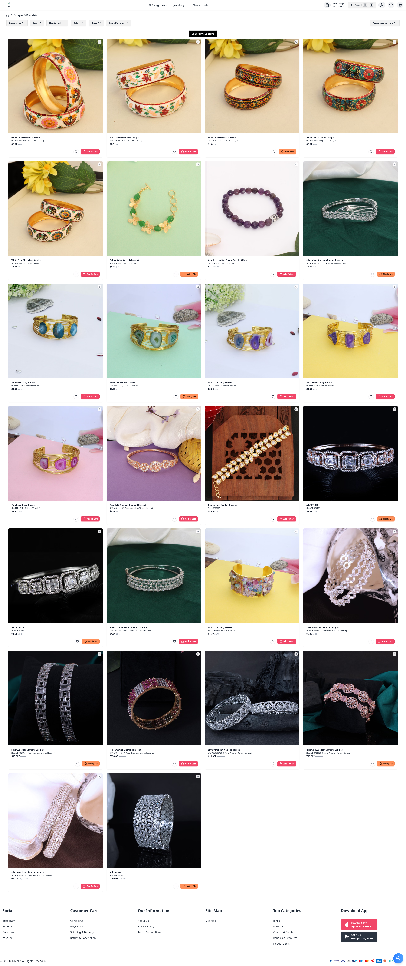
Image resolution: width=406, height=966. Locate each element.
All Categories (156, 5)
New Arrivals (200, 5)
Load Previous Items (203, 33)
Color (76, 22)
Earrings (278, 926)
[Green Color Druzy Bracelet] (154, 331)
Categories (15, 22)
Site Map (211, 920)
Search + (363, 5)
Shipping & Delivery (82, 932)
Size (35, 22)
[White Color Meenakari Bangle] (55, 86)
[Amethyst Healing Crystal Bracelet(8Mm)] (252, 208)
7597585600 (338, 6)
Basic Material (116, 22)
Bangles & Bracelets (285, 938)
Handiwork (55, 22)
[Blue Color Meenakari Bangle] (350, 86)
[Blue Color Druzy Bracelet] (55, 331)
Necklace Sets (281, 943)
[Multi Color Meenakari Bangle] (252, 86)
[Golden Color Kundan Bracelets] (252, 453)
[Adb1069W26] (154, 820)
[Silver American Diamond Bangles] (350, 575)
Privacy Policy (146, 926)
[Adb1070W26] (55, 575)
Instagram (9, 920)
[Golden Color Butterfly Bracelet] (154, 208)
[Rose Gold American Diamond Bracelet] (154, 453)
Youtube (8, 938)
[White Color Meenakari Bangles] (154, 86)
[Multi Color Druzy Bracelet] (252, 331)
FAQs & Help (77, 926)
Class (94, 22)
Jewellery (179, 5)
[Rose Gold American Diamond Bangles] (350, 698)
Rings (276, 920)
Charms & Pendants (285, 932)
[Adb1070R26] (350, 453)
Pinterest (8, 926)
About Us (143, 920)
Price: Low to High (383, 22)
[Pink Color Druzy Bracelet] (55, 453)
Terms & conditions (149, 932)
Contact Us (76, 920)
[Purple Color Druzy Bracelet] (350, 331)
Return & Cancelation (83, 938)
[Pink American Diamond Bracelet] (154, 698)
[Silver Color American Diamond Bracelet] (350, 208)
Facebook (8, 932)
